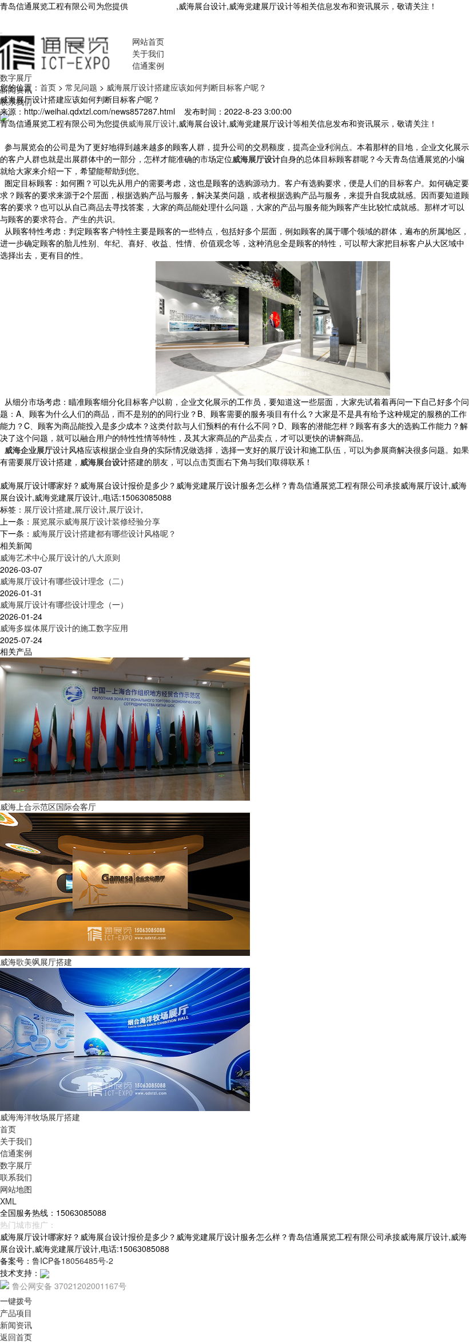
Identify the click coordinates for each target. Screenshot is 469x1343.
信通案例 (148, 65)
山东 (119, 1224)
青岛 (64, 1224)
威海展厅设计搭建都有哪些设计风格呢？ (104, 533)
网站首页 (148, 41)
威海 (101, 1224)
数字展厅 (16, 77)
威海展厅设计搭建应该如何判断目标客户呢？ (186, 87)
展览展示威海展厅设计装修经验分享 (96, 521)
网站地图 (16, 1189)
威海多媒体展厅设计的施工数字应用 (64, 627)
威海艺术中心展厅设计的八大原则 (60, 557)
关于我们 (148, 53)
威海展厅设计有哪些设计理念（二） (64, 580)
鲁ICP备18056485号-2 (72, 1260)
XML (8, 1201)
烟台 (82, 1224)
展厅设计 (90, 509)
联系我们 (16, 1177)
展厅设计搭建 (48, 509)
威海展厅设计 (152, 5)
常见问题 (81, 87)
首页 (48, 87)
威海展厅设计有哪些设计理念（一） (64, 604)
